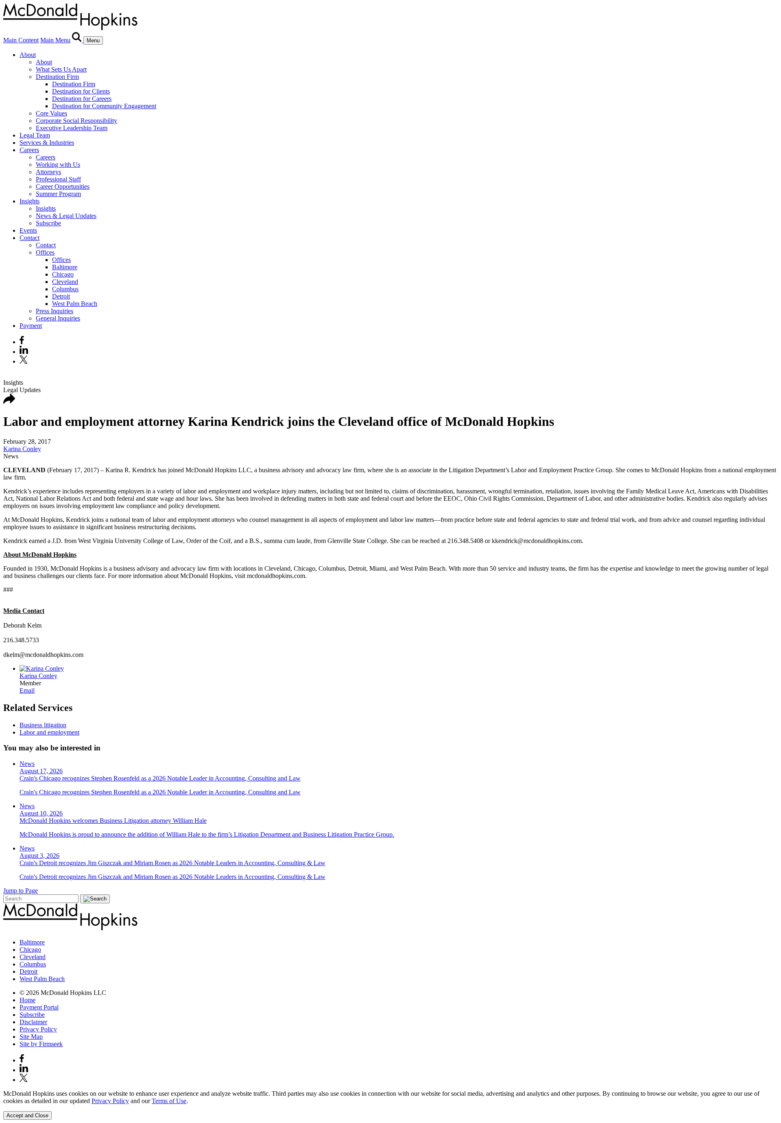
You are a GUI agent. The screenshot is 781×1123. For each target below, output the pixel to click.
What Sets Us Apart (61, 69)
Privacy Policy (38, 1029)
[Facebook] (22, 341)
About (28, 54)
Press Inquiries (54, 310)
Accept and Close (27, 1115)
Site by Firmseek (41, 1043)
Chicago (63, 274)
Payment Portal (39, 1007)
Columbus (65, 289)
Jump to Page (20, 890)
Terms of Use (169, 1100)
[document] (390, 1097)
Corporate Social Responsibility (76, 120)
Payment (31, 325)
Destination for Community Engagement (104, 105)
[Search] (77, 40)
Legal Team (35, 135)
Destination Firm (57, 76)
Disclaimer (33, 1021)
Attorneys (48, 171)
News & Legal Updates (66, 215)
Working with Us (58, 164)
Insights (29, 201)
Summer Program (58, 193)
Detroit (61, 296)
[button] (9, 401)
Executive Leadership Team (71, 127)
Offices (45, 252)
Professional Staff (58, 179)
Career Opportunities (62, 186)
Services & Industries (47, 142)
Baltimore (64, 267)
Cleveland (65, 281)
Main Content (21, 40)
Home (27, 1000)
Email (27, 690)
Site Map (31, 1036)
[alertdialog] (390, 1105)
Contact (29, 237)
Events (28, 230)
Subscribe (48, 223)
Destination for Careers (81, 98)
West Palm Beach (74, 303)
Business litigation (43, 725)
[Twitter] (25, 361)
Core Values (51, 113)
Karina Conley (22, 448)
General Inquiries (58, 318)
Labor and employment (49, 732)
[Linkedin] (24, 351)
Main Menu (55, 40)
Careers (29, 149)
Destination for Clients (81, 91)
